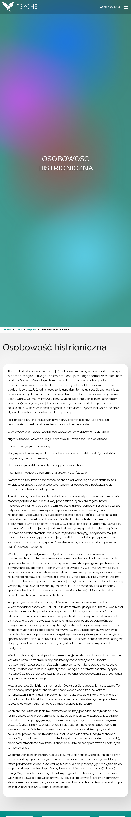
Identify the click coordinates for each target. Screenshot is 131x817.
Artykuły (31, 329)
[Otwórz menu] (126, 6)
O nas (19, 329)
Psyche (7, 329)
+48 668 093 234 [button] (109, 6)
